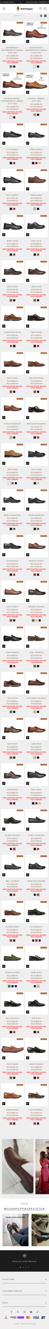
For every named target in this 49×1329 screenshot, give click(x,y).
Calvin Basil (36, 1110)
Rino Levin (12, 241)
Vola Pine (36, 469)
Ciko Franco (12, 652)
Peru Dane (36, 195)
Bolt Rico (13, 744)
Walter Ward (36, 378)
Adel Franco (36, 652)
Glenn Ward (12, 927)
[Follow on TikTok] (37, 1312)
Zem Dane (36, 287)
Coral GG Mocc (36, 835)
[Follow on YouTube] (31, 1312)
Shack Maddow (12, 424)
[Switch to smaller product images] (45, 15)
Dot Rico (36, 1018)
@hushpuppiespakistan (24, 1208)
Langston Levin (12, 332)
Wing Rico (12, 790)
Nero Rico (36, 972)
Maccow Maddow (36, 424)
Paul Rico (36, 790)
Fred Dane (36, 332)
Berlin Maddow (12, 515)
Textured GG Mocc (36, 698)
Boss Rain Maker (36, 881)
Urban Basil (12, 1110)
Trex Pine (12, 469)
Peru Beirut (36, 149)
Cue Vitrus (12, 607)
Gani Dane (12, 287)
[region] (24, 1258)
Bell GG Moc (12, 881)
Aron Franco (36, 1064)
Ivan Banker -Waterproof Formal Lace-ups (36, 50)
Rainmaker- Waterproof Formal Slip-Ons (13, 50)
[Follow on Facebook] (11, 1312)
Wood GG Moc (12, 972)
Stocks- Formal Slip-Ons (36, 100)
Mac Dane (12, 378)
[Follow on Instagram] (24, 1312)
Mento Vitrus (36, 561)
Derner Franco (36, 607)
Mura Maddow (36, 515)
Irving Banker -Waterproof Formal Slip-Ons (13, 101)
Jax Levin (12, 698)
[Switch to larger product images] (41, 15)
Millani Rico (12, 1018)
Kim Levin (36, 241)
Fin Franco (12, 561)
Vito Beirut (12, 149)
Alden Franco (12, 835)
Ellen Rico (36, 927)
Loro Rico (36, 744)
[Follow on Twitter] (18, 1312)
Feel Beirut (12, 195)
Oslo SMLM (12, 1064)
